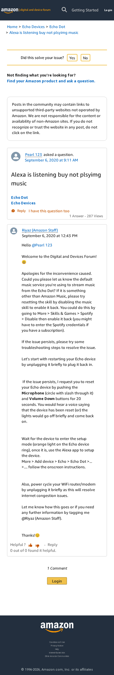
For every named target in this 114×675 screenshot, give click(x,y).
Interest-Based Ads (57, 653)
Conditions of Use (57, 642)
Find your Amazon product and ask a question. (51, 81)
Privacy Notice (57, 646)
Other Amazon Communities (57, 656)
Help (57, 649)
